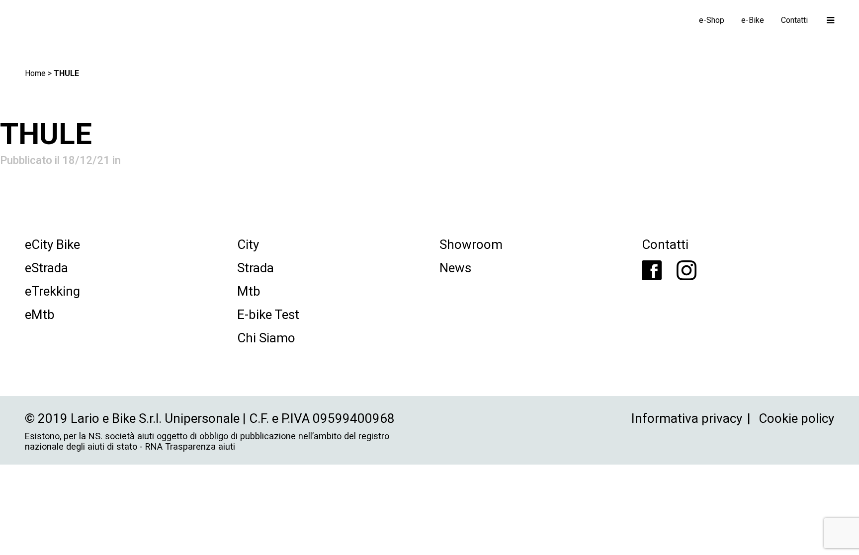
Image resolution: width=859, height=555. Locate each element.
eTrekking (52, 291)
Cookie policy (796, 418)
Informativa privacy (686, 418)
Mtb (248, 291)
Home (35, 73)
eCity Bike (52, 244)
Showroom (471, 244)
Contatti (665, 244)
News (455, 267)
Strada (255, 267)
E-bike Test (268, 314)
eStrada (46, 267)
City (248, 244)
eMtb (40, 314)
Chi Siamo (266, 337)
